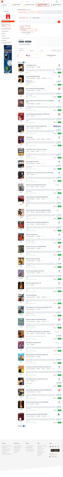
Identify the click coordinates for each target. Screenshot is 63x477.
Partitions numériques (36, 17)
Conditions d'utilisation (5, 450)
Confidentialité (4, 452)
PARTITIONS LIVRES (5, 21)
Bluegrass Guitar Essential (31, 234)
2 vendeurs (21, 278)
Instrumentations (5, 31)
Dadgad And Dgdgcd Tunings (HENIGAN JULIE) (36, 319)
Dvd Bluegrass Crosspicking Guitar (33, 342)
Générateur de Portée (40, 451)
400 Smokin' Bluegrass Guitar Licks (33, 283)
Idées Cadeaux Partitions (6, 42)
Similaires (55, 72)
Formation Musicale (5, 38)
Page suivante (20, 62)
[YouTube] (53, 447)
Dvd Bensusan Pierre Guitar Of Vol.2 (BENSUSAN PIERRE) (38, 210)
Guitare (28, 151)
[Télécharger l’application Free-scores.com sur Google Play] (55, 450)
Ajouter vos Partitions (17, 447)
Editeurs (3, 33)
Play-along (4, 40)
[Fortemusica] (50, 456)
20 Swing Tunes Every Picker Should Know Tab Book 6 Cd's (38, 366)
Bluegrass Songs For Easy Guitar (33, 258)
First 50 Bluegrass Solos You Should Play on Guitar (37, 379)
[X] (56, 447)
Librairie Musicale (23, 12)
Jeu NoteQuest (39, 453)
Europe (28, 55)
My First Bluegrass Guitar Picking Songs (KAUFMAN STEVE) (38, 307)
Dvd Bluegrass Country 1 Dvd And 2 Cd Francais (36, 149)
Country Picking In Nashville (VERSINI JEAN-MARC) (37, 197)
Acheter (59, 72)
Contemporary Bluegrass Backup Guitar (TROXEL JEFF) (38, 114)
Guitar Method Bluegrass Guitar (33, 76)
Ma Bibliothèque (5, 11)
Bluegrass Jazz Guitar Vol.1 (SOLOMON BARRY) (36, 246)
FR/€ (60, 1)
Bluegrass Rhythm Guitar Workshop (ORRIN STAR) (37, 354)
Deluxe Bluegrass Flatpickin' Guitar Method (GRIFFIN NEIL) (39, 390)
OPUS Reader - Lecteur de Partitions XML (41, 447)
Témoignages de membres (6, 449)
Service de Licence (17, 449)
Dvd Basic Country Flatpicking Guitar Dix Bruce (36, 184)
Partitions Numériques (51, 55)
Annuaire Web (39, 450)
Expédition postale (25, 17)
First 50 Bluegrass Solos (31, 65)
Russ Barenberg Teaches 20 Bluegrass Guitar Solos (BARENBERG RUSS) (40, 101)
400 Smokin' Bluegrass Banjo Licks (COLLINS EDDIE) (37, 402)
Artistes (3, 35)
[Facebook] (50, 447)
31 (25, 62)
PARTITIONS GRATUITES (6, 19)
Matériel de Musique (30, 450)
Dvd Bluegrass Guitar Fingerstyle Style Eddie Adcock (37, 222)
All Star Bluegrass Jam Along (32, 161)
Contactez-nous (4, 447)
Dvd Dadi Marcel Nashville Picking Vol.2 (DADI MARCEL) (38, 331)
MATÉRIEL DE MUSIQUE (6, 24)
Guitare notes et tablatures (31, 67)
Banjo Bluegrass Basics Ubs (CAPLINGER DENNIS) (36, 414)
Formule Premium (16, 450)
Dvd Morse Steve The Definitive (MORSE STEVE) (36, 126)
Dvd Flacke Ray (29, 137)
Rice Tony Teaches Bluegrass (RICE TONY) (35, 271)
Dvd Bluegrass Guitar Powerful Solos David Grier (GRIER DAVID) (40, 172)
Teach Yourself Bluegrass (31, 295)
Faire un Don (16, 452)
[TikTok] (58, 447)
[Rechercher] (43, 1)
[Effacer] (56, 22)
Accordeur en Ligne (40, 448)
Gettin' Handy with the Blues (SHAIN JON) (35, 88)
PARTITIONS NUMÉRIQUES (6, 22)
